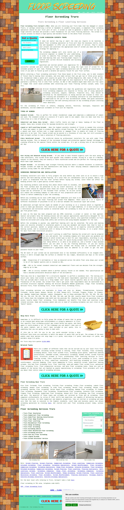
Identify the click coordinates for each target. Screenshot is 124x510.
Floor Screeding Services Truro (38, 409)
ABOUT (88, 12)
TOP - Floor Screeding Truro (31, 486)
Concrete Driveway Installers (32, 477)
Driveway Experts (96, 475)
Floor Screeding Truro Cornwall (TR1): (35, 26)
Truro (60, 290)
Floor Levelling (78, 463)
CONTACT (93, 12)
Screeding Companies (46, 471)
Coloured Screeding (82, 467)
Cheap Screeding (69, 473)
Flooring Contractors (90, 469)
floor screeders (97, 296)
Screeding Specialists (60, 465)
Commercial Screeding (62, 463)
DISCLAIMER (100, 12)
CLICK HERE (46, 341)
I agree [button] (68, 505)
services (30, 302)
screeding (93, 395)
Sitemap (21, 496)
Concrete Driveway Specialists (55, 477)
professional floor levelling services (79, 356)
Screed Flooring (32, 463)
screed (94, 67)
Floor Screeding (44, 465)
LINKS (83, 12)
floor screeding (45, 300)
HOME (79, 12)
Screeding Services (46, 496)
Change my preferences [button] (85, 505)
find (26, 385)
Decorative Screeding (29, 475)
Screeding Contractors (58, 496)
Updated (38, 496)
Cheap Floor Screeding (64, 467)
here (49, 403)
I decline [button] (74, 505)
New (34, 496)
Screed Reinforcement (80, 465)
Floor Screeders (96, 465)
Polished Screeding (28, 465)
